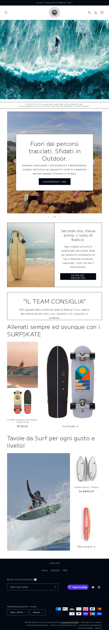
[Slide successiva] (61, 216)
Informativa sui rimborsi (91, 622)
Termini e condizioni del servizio (63, 625)
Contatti (55, 570)
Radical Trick (37, 622)
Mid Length (84, 546)
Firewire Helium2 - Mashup (86, 487)
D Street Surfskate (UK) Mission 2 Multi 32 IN (23, 421)
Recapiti (98, 628)
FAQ (65, 570)
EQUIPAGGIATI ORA (54, 181)
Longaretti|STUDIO (70, 622)
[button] (6, 12)
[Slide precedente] (48, 216)
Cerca (45, 570)
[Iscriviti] (55, 587)
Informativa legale (85, 628)
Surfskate (68, 426)
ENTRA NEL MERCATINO (78, 276)
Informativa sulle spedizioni (90, 625)
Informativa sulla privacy (37, 625)
